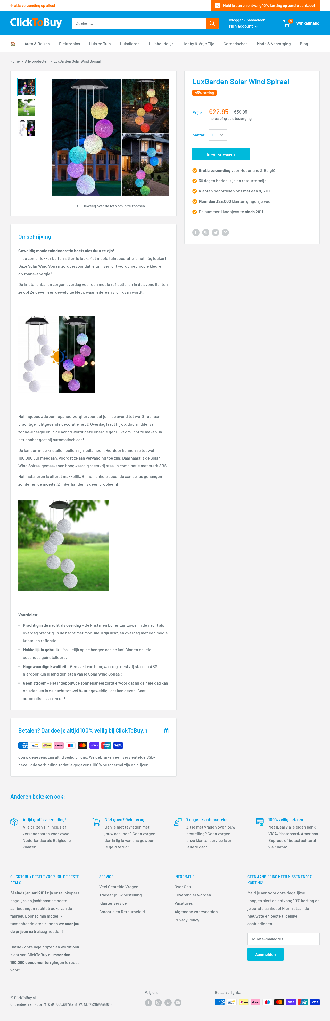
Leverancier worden (193, 894)
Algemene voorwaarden (196, 911)
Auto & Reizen (37, 43)
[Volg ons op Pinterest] (168, 1002)
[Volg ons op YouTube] (178, 1002)
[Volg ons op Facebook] (148, 1002)
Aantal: (198, 135)
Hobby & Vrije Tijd (198, 43)
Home (15, 61)
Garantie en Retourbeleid (122, 911)
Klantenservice (113, 903)
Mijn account (241, 25)
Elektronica (69, 43)
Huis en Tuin (100, 43)
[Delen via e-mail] (225, 232)
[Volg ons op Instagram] (158, 1002)
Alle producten (36, 61)
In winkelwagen (221, 153)
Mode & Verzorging (274, 43)
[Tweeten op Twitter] (215, 232)
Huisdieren (130, 43)
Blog (304, 43)
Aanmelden (265, 954)
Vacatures (184, 903)
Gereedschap (236, 43)
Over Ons (183, 886)
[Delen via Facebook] (196, 232)
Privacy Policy (187, 919)
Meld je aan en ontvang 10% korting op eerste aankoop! (269, 5)
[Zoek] (212, 23)
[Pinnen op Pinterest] (205, 232)
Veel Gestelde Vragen (118, 886)
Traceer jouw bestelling (120, 894)
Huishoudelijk (161, 43)
